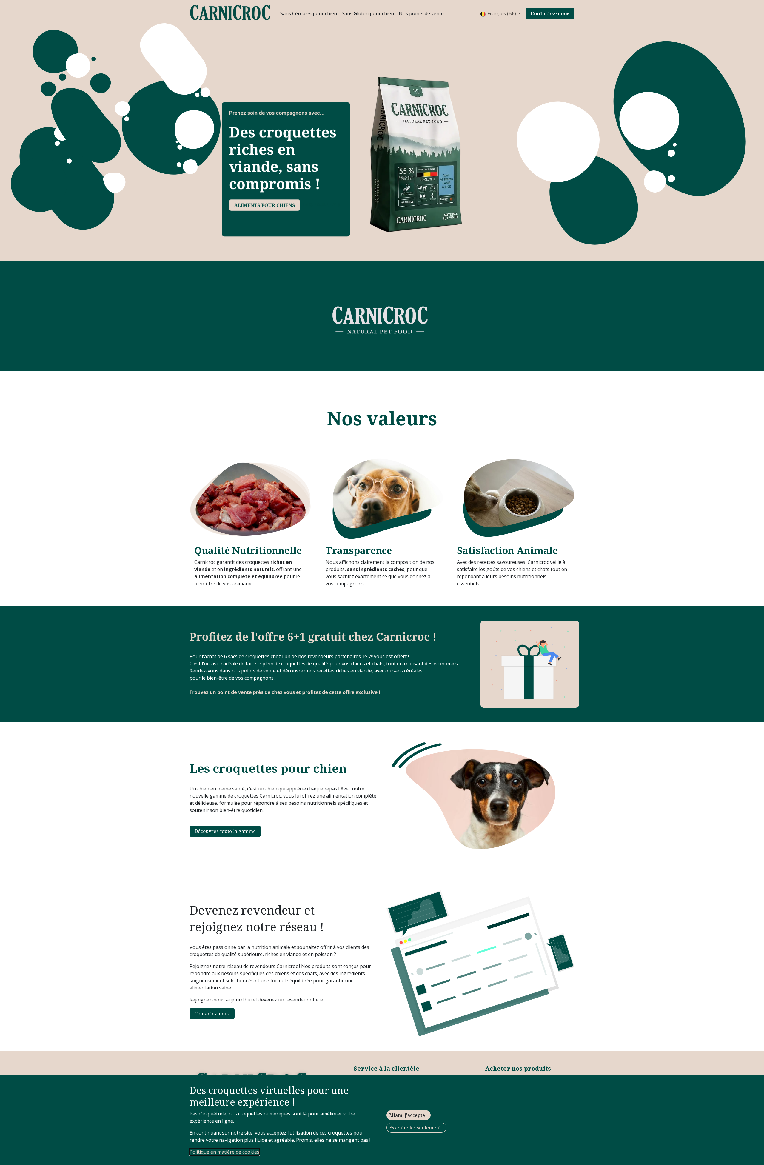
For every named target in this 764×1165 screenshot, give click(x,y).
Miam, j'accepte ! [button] (408, 1115)
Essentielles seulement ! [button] (416, 1127)
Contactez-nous (212, 1013)
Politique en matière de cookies (224, 1152)
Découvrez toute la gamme (225, 831)
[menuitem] (308, 13)
